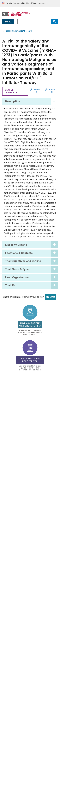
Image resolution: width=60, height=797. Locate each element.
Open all (35, 90)
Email (53, 297)
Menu (8, 21)
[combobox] (34, 21)
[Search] (54, 21)
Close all (50, 90)
